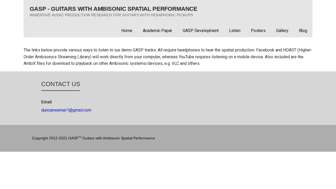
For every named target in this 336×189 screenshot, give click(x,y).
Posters (258, 30)
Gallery (282, 30)
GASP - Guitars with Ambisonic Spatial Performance (113, 9)
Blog (303, 30)
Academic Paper (157, 30)
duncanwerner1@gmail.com (66, 110)
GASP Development (200, 30)
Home (126, 30)
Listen (234, 30)
